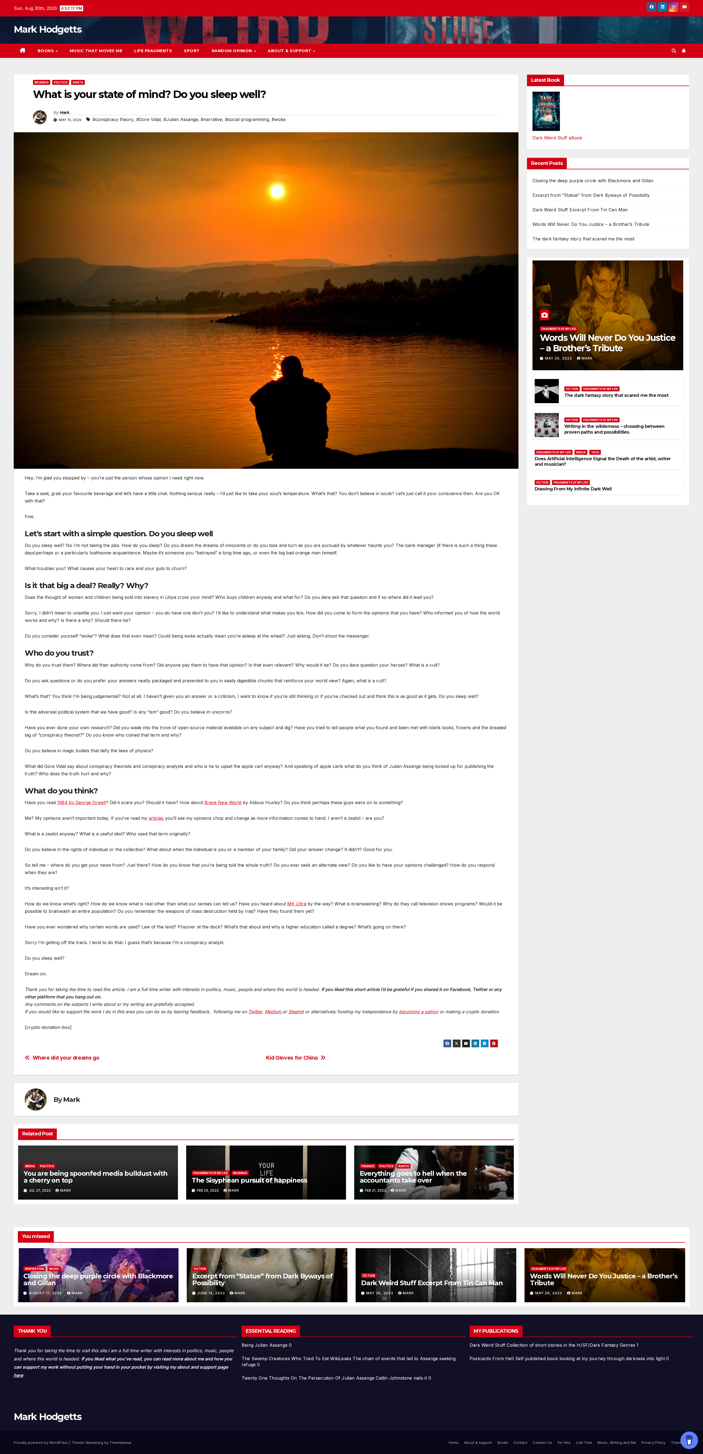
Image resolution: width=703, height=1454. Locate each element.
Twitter (255, 1011)
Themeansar (120, 1442)
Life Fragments (153, 50)
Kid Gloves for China (292, 1058)
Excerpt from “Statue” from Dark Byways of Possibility (591, 195)
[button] (674, 51)
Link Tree (584, 1442)
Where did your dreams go (66, 1058)
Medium (274, 1011)
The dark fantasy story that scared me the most (583, 239)
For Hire (564, 1442)
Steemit (296, 1011)
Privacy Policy (653, 1442)
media (30, 1166)
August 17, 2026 (46, 1293)
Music (54, 1268)
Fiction (572, 389)
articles (156, 818)
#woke (279, 119)
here (18, 1375)
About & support (290, 50)
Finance (367, 1166)
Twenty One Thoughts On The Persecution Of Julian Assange (308, 1378)
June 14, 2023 (211, 1293)
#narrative (211, 119)
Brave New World (222, 802)
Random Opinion (232, 50)
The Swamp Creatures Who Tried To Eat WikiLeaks (296, 1358)
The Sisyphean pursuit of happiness (249, 1180)
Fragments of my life (210, 1173)
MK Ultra (296, 903)
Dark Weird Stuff (487, 1345)
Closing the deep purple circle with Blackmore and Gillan (593, 180)
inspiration (34, 1268)
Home (454, 1442)
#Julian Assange (180, 119)
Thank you (680, 1442)
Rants (78, 82)
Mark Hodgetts (47, 29)
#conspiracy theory (113, 119)
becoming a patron (418, 1011)
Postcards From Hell (492, 1358)
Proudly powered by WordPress (41, 1442)
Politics (61, 82)
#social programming (247, 119)
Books (46, 50)
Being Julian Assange (265, 1345)
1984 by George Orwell (81, 802)
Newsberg (94, 1442)
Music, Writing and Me (617, 1442)
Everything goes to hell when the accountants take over (413, 1176)
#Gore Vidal (148, 119)
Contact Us (542, 1442)
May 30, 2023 (380, 1293)
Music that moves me (96, 50)
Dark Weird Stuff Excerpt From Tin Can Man (580, 209)
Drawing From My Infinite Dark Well (573, 489)
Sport (192, 50)
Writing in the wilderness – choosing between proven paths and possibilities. (614, 429)
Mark (64, 112)
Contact (520, 1442)
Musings (42, 82)
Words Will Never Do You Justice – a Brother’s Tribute (590, 224)
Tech (595, 452)
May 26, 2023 (559, 358)
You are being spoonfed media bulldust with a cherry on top (96, 1176)
